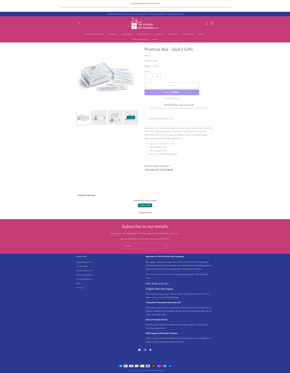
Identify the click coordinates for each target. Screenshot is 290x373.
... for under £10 (151, 169)
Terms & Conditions (84, 279)
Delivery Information (84, 270)
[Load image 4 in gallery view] (131, 117)
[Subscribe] (164, 246)
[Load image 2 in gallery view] (99, 117)
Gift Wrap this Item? (161, 118)
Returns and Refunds (84, 275)
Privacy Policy (82, 266)
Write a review (145, 205)
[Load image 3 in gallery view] (115, 117)
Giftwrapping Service (84, 262)
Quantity (147, 71)
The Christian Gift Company (141, 370)
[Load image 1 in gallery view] (83, 117)
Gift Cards (80, 287)
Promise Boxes (166, 169)
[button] (79, 23)
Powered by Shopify (156, 370)
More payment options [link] (171, 98)
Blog (78, 283)
